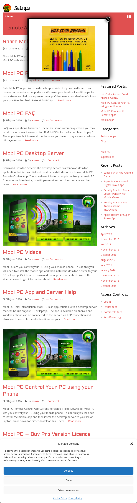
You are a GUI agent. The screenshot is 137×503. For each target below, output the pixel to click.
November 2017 (110, 239)
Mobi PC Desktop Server (33, 153)
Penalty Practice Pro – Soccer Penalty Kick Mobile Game (116, 193)
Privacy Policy (75, 498)
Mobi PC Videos (22, 252)
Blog (103, 141)
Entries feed (110, 307)
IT (102, 146)
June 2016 (106, 265)
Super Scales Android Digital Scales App (116, 183)
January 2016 (108, 270)
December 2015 (110, 275)
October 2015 (108, 285)
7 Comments (54, 80)
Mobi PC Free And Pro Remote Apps (113, 113)
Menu (9, 16)
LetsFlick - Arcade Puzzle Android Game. (115, 95)
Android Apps (108, 136)
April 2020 (106, 234)
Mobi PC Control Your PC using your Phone (115, 104)
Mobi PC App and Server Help (39, 292)
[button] (131, 444)
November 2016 (110, 249)
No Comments (54, 120)
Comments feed (113, 312)
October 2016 (108, 254)
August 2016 (108, 260)
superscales (107, 156)
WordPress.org (112, 317)
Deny (68, 480)
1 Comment (52, 160)
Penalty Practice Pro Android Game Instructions (115, 206)
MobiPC (105, 151)
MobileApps (107, 120)
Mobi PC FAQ (19, 114)
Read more (64, 100)
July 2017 (106, 244)
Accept (68, 470)
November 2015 (110, 280)
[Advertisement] (119, 59)
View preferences (68, 490)
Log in (107, 301)
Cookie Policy (60, 498)
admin (36, 80)
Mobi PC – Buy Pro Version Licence (47, 434)
